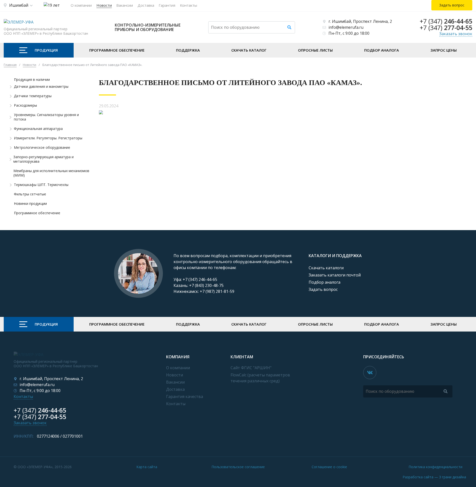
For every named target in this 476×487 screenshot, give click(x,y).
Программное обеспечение (117, 50)
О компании (81, 5)
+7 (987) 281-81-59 (217, 291)
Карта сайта (146, 466)
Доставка (146, 5)
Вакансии (124, 5)
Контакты (188, 5)
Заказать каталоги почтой (335, 275)
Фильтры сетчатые (30, 194)
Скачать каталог (249, 50)
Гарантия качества (184, 396)
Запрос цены (443, 50)
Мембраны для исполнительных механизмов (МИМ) (51, 173)
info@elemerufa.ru (345, 27)
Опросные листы (315, 50)
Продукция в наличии (32, 79)
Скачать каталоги (326, 268)
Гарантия (167, 5)
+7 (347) (446, 21)
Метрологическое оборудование (42, 147)
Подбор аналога (381, 50)
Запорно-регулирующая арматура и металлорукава (43, 159)
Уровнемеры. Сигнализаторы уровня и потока (46, 117)
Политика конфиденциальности (435, 466)
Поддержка (188, 50)
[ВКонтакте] (369, 372)
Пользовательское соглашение (238, 466)
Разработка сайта (434, 477)
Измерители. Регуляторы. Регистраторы (48, 138)
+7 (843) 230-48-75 (206, 285)
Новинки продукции (30, 203)
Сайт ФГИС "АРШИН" (251, 367)
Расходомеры (25, 105)
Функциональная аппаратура (38, 128)
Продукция (46, 50)
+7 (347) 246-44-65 (200, 279)
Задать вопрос (323, 289)
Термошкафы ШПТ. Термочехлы (41, 185)
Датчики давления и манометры (41, 86)
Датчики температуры (33, 96)
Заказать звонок (455, 33)
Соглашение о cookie (329, 466)
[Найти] (289, 27)
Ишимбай (18, 5)
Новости (104, 5)
